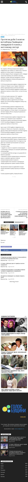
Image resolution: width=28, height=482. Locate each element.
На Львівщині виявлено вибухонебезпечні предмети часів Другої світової (22, 233)
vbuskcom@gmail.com (19, 428)
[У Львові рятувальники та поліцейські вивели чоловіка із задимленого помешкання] (4, 453)
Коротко (2, 474)
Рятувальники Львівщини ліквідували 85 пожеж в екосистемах (13, 233)
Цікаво (2, 465)
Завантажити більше (14, 281)
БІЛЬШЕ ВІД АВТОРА (19, 222)
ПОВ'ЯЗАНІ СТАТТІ (9, 222)
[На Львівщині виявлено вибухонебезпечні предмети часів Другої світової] (23, 227)
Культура (3, 472)
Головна (2, 34)
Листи (2, 36)
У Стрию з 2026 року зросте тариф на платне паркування (18, 445)
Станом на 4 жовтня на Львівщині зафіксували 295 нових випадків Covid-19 (21, 214)
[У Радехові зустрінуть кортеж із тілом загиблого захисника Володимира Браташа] (4, 439)
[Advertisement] (14, 18)
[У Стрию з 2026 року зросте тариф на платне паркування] (4, 446)
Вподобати (23, 250)
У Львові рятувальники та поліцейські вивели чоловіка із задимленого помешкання (13, 270)
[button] (25, 2)
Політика (3, 476)
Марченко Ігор (6, 49)
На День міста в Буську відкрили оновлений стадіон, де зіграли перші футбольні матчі (6, 214)
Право (2, 463)
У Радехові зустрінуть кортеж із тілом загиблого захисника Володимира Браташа (13, 258)
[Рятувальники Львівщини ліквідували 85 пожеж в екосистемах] (14, 227)
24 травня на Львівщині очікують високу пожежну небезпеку (5, 232)
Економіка (3, 470)
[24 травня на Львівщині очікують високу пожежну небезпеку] (5, 227)
